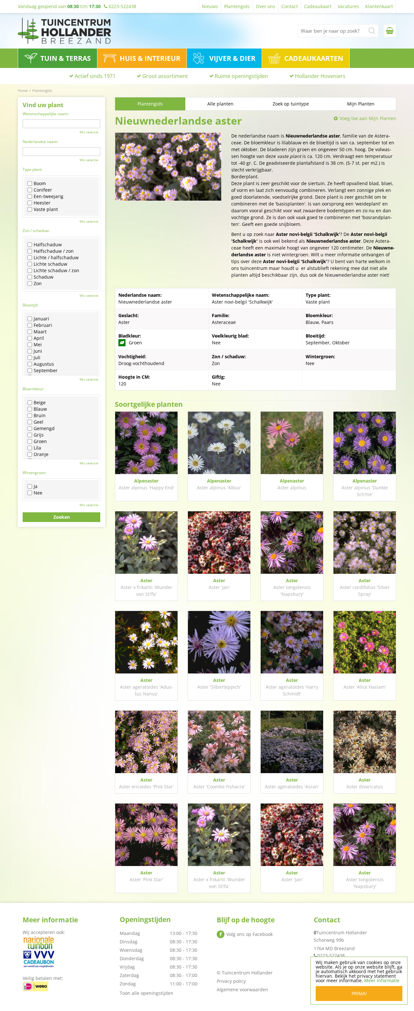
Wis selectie (89, 132)
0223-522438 (331, 955)
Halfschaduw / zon (54, 251)
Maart (40, 331)
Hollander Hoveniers (320, 76)
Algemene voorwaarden (242, 989)
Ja (36, 486)
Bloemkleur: (33, 389)
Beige (40, 402)
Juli (37, 357)
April (39, 338)
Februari (43, 325)
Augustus (44, 364)
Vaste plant (46, 209)
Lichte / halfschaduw (56, 257)
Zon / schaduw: (36, 230)
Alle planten (220, 104)
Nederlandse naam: (40, 141)
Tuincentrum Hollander (341, 932)
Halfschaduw (48, 244)
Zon (38, 283)
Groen (40, 441)
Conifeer (43, 190)
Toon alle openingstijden (146, 993)
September (46, 370)
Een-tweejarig (48, 196)
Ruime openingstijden (241, 76)
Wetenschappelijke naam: (46, 114)
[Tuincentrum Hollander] (64, 31)
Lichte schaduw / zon (56, 270)
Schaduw (43, 277)
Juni (38, 351)
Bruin (40, 415)
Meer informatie (381, 980)
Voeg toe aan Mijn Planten (368, 118)
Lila (37, 448)
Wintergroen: (34, 472)
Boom (40, 183)
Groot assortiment (165, 76)
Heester (42, 203)
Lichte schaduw (50, 264)
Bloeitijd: (30, 305)
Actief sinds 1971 (95, 76)
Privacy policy (231, 981)
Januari (41, 319)
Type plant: (32, 169)
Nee (38, 493)
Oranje (41, 454)
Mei (38, 344)
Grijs (39, 435)
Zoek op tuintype (291, 104)
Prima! (359, 993)
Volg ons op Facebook (249, 934)
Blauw (40, 409)
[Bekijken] (389, 30)
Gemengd (44, 428)
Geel (38, 422)
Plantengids (150, 104)
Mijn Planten (361, 104)
